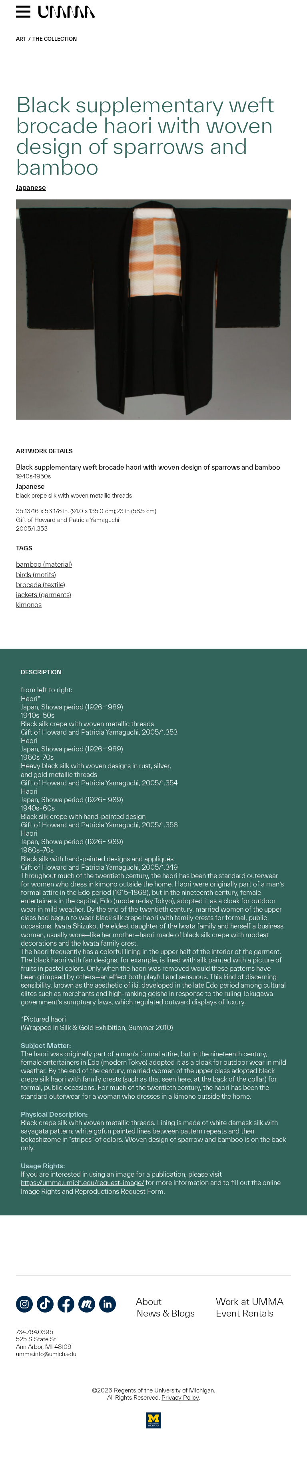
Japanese (31, 187)
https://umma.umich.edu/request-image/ (82, 1182)
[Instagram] (24, 1304)
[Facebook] (66, 1304)
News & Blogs (165, 1313)
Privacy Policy (180, 1397)
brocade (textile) (40, 584)
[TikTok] (45, 1304)
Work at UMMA (249, 1301)
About (148, 1301)
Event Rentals (244, 1313)
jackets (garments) (43, 594)
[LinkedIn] (107, 1304)
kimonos (29, 604)
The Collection (54, 39)
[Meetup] (86, 1304)
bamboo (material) (44, 564)
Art (21, 39)
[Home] (66, 12)
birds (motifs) (36, 574)
